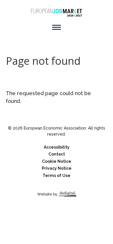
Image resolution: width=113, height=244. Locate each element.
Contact (56, 154)
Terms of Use (56, 175)
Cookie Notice (56, 161)
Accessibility (57, 147)
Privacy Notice (57, 168)
